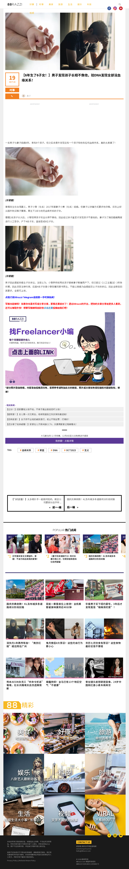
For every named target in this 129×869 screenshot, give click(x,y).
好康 (32, 4)
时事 (41, 4)
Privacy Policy (12, 860)
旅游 (60, 4)
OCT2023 (71, 450)
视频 (32, 12)
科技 (89, 4)
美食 (51, 4)
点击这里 (48, 307)
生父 (86, 450)
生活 (70, 4)
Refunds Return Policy (27, 860)
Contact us (83, 842)
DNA (55, 450)
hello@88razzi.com (83, 851)
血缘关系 (26, 450)
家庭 (42, 450)
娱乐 (79, 4)
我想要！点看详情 (64, 440)
